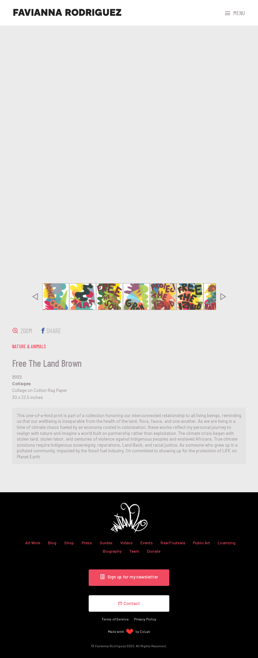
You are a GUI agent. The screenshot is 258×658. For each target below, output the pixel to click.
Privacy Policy (145, 619)
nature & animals (29, 346)
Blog (52, 542)
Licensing (226, 542)
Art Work (32, 542)
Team (134, 551)
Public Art (201, 542)
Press (87, 542)
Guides (106, 542)
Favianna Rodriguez (67, 12)
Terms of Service (115, 619)
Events (146, 542)
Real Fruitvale (173, 542)
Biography (112, 551)
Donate (153, 551)
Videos (126, 542)
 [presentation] (35, 296)
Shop (69, 542)
